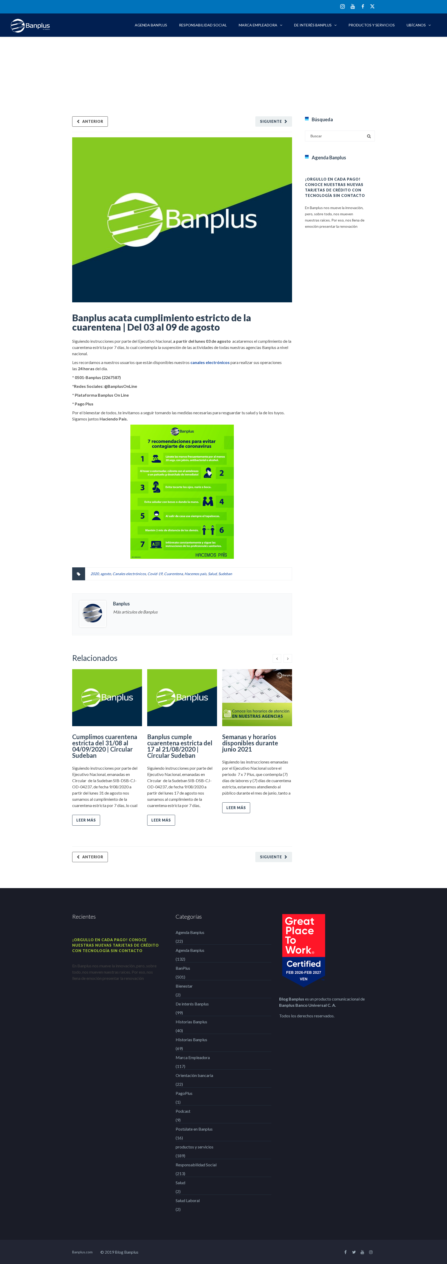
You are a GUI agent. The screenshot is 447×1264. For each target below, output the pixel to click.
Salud (212, 574)
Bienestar (184, 985)
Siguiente (271, 121)
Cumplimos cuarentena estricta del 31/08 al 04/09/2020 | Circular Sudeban (104, 746)
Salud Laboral (188, 1200)
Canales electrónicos (129, 574)
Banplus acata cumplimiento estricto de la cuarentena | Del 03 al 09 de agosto (161, 322)
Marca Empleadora (258, 25)
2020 (95, 574)
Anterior (92, 121)
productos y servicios (371, 25)
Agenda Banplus (151, 25)
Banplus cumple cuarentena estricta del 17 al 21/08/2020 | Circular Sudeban (179, 746)
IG (342, 7)
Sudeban (225, 574)
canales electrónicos (210, 362)
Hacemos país (195, 574)
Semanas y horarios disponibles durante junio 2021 (250, 743)
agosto (105, 574)
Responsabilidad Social (203, 25)
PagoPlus (184, 1093)
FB (363, 6)
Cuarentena (173, 574)
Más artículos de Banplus (135, 611)
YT (352, 6)
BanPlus (183, 968)
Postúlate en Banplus (194, 1128)
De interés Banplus (313, 25)
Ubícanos (416, 25)
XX (372, 6)
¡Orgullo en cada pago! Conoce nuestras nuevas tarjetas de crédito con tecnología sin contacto (115, 945)
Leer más (86, 820)
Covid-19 (154, 574)
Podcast (183, 1111)
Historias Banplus (191, 1021)
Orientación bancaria (194, 1075)
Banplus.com (82, 1252)
